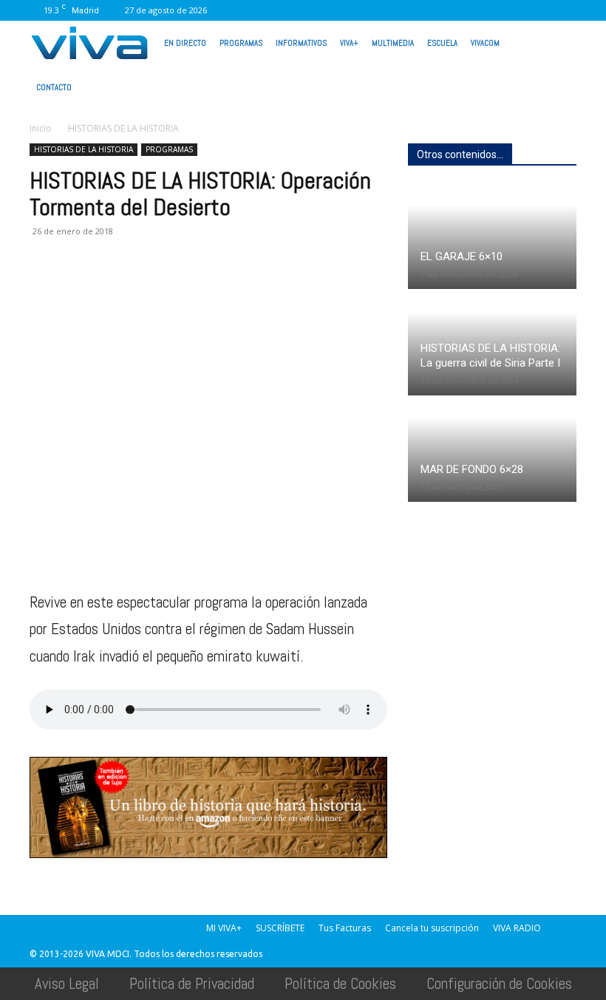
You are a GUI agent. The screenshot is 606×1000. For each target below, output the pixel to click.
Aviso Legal (67, 983)
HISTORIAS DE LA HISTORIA (83, 149)
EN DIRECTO (185, 43)
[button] (558, 41)
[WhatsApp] (516, 10)
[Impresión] (180, 290)
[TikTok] (443, 10)
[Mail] (419, 10)
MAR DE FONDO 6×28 (472, 469)
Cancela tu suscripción (432, 928)
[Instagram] (395, 10)
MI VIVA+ (224, 928)
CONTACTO (54, 87)
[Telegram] (214, 290)
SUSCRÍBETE (280, 928)
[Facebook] (370, 10)
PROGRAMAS (240, 43)
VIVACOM (485, 43)
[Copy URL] (248, 290)
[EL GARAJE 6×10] (492, 237)
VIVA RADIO (517, 928)
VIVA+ (349, 43)
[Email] (146, 290)
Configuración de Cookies (499, 983)
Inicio (41, 128)
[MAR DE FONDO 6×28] (492, 450)
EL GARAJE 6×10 (462, 256)
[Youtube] (541, 10)
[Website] (492, 10)
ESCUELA (442, 43)
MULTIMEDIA (393, 43)
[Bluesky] (565, 10)
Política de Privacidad (191, 983)
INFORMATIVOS (301, 43)
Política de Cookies (340, 983)
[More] (283, 290)
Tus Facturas (345, 928)
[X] (468, 10)
